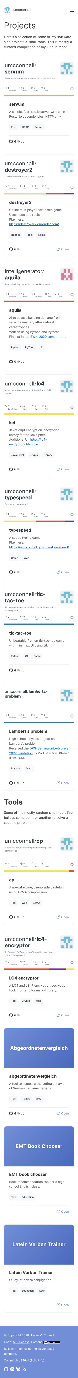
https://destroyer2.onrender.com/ (34, 224)
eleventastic (46, 1348)
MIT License (21, 1342)
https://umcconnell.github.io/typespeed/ (39, 547)
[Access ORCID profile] (12, 1368)
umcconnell (21, 10)
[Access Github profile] (6, 1368)
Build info (37, 1360)
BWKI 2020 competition (47, 337)
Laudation (25, 753)
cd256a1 (23, 1360)
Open (65, 249)
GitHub (19, 141)
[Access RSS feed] (24, 1368)
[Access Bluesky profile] (18, 1368)
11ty (20, 1348)
